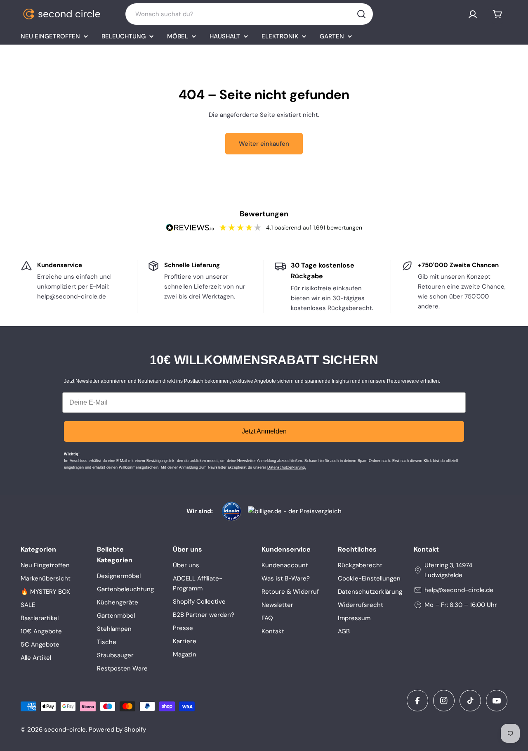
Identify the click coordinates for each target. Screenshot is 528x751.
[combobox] (249, 14)
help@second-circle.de (71, 296)
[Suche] (361, 14)
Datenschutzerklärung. (286, 467)
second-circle (65, 729)
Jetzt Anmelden (264, 431)
